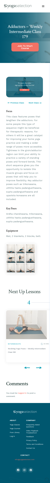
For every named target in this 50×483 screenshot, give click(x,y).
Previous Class (17, 103)
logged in (22, 393)
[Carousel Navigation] (24, 368)
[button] (43, 6)
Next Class (34, 103)
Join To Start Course (25, 47)
